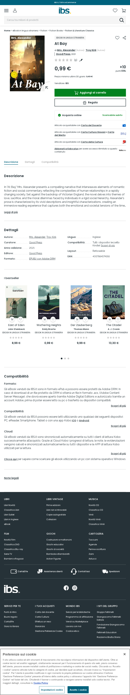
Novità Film (9, 539)
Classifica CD (96, 509)
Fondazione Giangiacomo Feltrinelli (110, 626)
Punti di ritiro (10, 612)
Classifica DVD (11, 544)
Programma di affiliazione (79, 616)
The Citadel (113, 325)
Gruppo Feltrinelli (105, 612)
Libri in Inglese (11, 519)
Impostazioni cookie (52, 689)
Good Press (63, 54)
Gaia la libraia (11, 626)
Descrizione (11, 162)
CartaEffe (9, 621)
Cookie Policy (41, 682)
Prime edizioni (53, 505)
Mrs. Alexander (66, 50)
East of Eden (16, 325)
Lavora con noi (73, 626)
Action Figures (53, 558)
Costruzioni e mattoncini (59, 539)
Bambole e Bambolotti (58, 554)
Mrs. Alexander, (37, 237)
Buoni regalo (10, 616)
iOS (74, 420)
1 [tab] (27, 88)
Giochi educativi (54, 544)
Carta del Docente (91, 125)
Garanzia (40, 626)
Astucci (92, 558)
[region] (65, 672)
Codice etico (72, 631)
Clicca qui (10, 459)
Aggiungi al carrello (92, 92)
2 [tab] (65, 358)
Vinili (91, 514)
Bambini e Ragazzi (14, 558)
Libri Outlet (9, 514)
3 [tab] (68, 358)
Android (84, 420)
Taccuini (93, 539)
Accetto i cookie (78, 689)
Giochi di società (55, 549)
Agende (93, 544)
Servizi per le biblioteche (78, 612)
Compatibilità (49, 162)
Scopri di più (108, 245)
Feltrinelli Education (107, 632)
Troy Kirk (91, 50)
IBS (67, 83)
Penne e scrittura (97, 549)
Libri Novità (9, 505)
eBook (7, 524)
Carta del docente (44, 612)
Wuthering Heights (49, 325)
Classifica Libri (11, 509)
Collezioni (51, 519)
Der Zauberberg (81, 325)
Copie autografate (56, 514)
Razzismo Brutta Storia (108, 637)
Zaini (91, 554)
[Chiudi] (124, 654)
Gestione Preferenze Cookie (48, 631)
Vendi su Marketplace (77, 621)
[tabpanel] (27, 63)
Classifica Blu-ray (13, 549)
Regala (92, 102)
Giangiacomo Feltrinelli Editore (109, 618)
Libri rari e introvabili (56, 509)
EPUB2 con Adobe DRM (42, 258)
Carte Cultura (42, 616)
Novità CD (94, 505)
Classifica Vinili (97, 524)
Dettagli (30, 162)
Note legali (11, 478)
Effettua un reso (43, 621)
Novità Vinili (95, 519)
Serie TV (8, 554)
